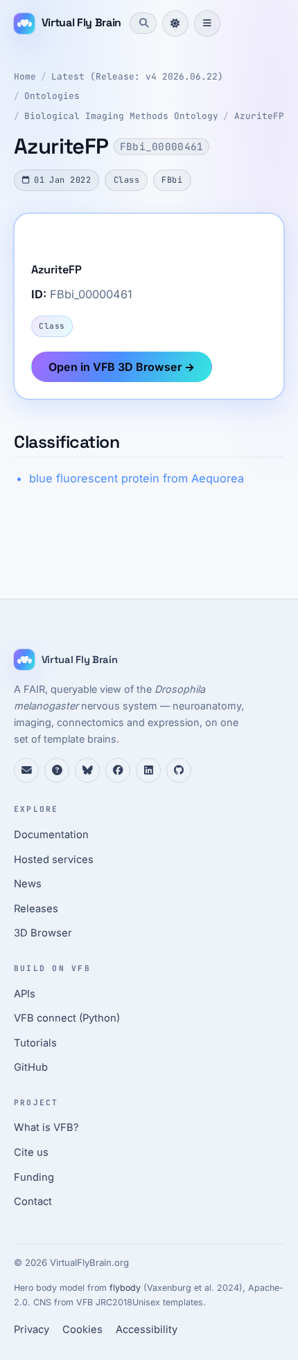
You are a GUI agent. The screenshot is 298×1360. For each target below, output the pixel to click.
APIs (24, 994)
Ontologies (52, 96)
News (28, 884)
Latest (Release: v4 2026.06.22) (137, 76)
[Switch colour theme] (175, 23)
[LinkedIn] (148, 770)
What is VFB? (46, 1127)
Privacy (31, 1329)
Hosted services (54, 859)
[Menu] (207, 23)
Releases (36, 909)
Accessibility (146, 1329)
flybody (125, 1287)
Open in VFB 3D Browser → (122, 367)
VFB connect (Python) (67, 1018)
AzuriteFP (259, 116)
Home (25, 76)
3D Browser (43, 933)
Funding (34, 1177)
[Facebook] (117, 770)
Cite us (31, 1152)
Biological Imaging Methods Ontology (121, 116)
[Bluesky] (87, 770)
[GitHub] (178, 770)
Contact (33, 1201)
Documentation (51, 834)
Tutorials (35, 1043)
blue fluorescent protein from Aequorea (136, 478)
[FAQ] (56, 770)
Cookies (82, 1329)
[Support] (26, 770)
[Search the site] (143, 22)
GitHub (31, 1067)
